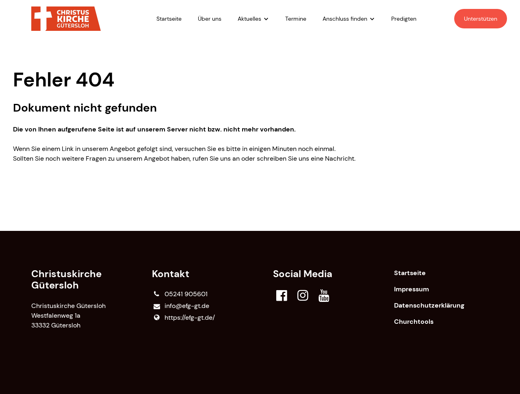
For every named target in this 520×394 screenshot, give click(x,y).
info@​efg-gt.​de (187, 305)
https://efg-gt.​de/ (190, 317)
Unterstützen (480, 18)
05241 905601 (186, 294)
